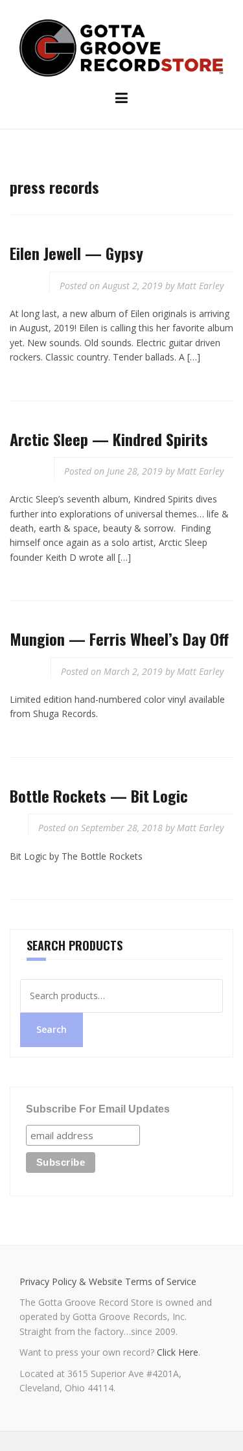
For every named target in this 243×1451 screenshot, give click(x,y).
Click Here (177, 1352)
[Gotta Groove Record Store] (121, 47)
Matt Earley (200, 285)
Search (51, 1029)
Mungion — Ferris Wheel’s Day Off (119, 638)
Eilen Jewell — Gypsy (76, 253)
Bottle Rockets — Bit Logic (99, 795)
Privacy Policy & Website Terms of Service (107, 1281)
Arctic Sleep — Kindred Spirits (109, 439)
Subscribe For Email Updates (98, 1109)
